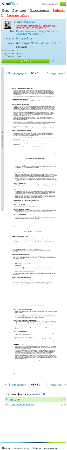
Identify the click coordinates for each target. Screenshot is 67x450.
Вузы (5, 10)
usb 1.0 (54, 43)
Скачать (26, 61)
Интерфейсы (24, 38)
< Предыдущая (15, 73)
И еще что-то (40, 43)
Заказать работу (18, 15)
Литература (23, 43)
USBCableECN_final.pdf (22, 404)
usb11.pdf (15, 399)
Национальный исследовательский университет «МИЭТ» (37, 32)
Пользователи (39, 10)
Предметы (19, 10)
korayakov (29, 21)
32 (61, 404)
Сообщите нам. (40, 28)
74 (61, 399)
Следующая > (56, 73)
